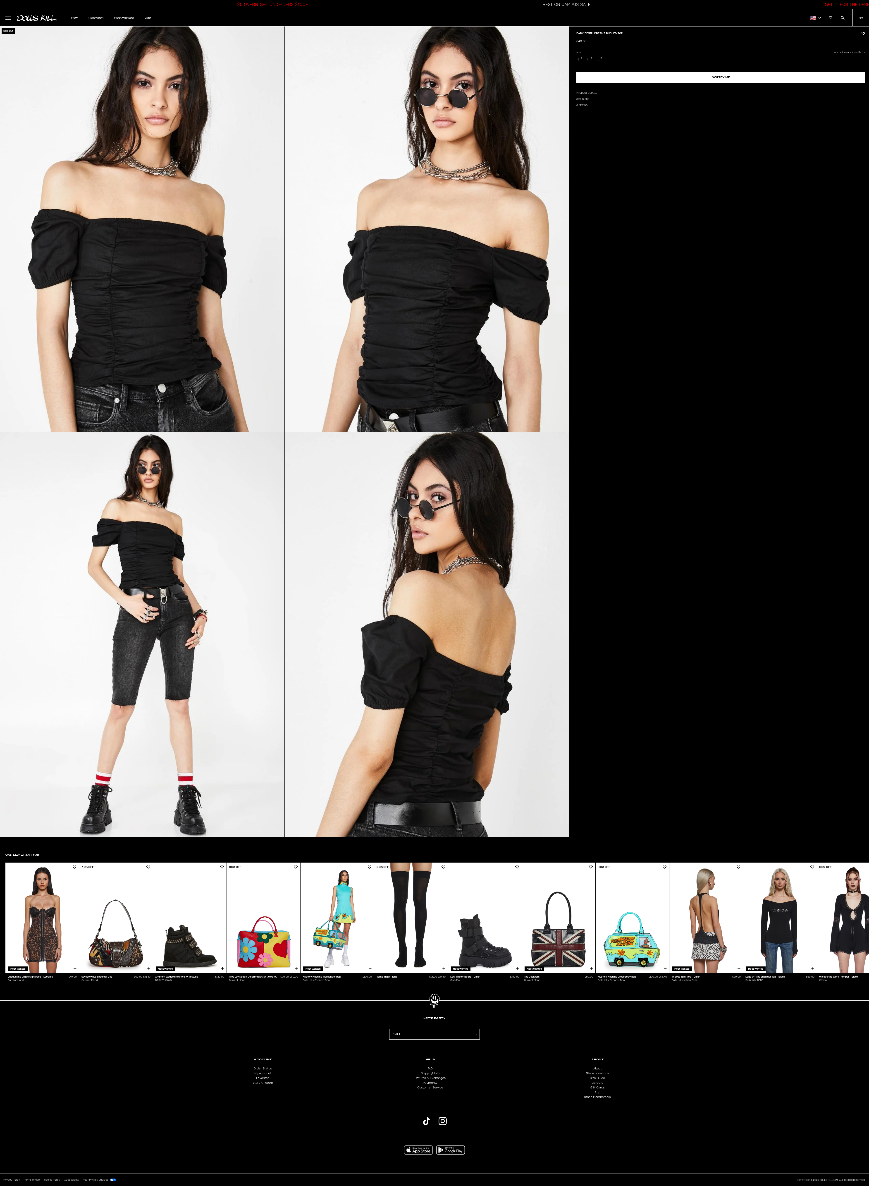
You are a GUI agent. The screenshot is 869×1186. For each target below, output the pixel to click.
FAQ (430, 1068)
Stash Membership (597, 1097)
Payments (430, 1082)
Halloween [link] (95, 17)
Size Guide (597, 1078)
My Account (262, 1073)
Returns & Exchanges (430, 1078)
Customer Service (430, 1087)
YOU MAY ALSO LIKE (22, 855)
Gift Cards (597, 1087)
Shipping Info (430, 1073)
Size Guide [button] (582, 99)
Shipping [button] (581, 105)
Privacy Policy (11, 1180)
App (597, 1092)
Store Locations (597, 1073)
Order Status (263, 1068)
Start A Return (263, 1082)
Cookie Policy (52, 1180)
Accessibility (71, 1180)
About (597, 1068)
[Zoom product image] (142, 229)
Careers (597, 1082)
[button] (271, 4)
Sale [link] (148, 17)
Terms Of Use (32, 1180)
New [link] (74, 17)
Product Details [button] (586, 93)
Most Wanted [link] (124, 17)
